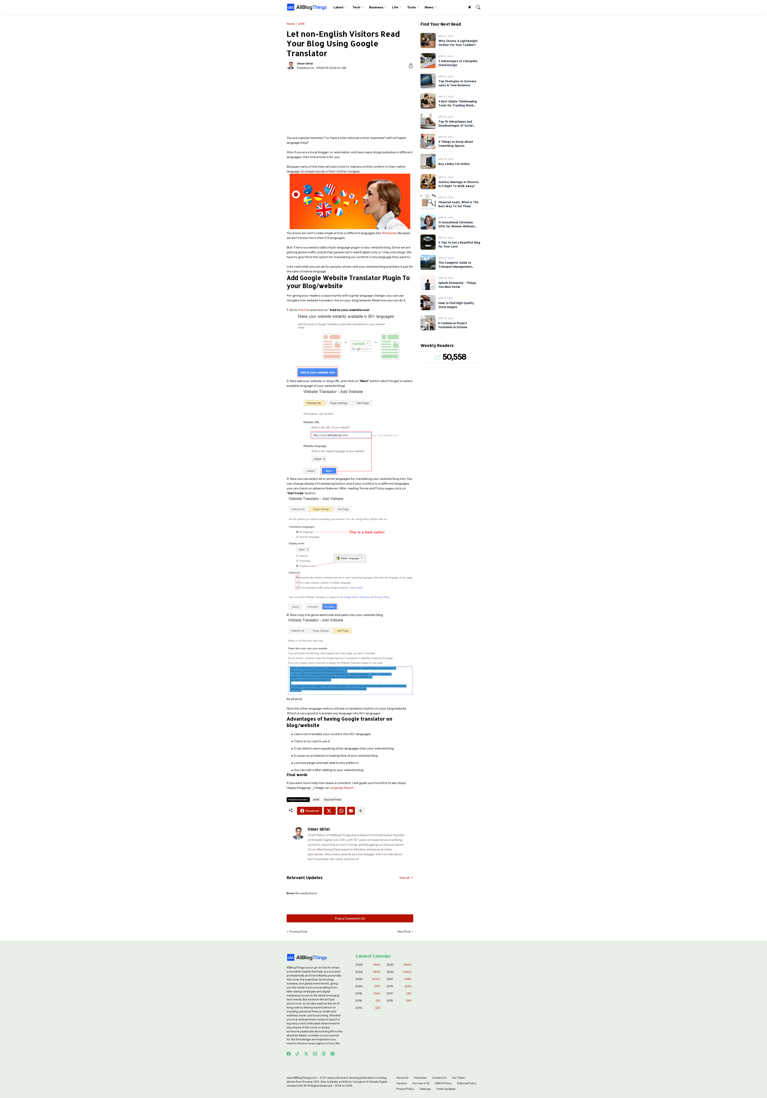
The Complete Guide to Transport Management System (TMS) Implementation (459, 266)
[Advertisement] (350, 103)
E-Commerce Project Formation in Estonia (452, 325)
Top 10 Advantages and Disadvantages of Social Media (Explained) (455, 125)
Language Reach (341, 788)
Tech (356, 7)
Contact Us (439, 1077)
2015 (399, 1000)
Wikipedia (389, 233)
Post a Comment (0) (350, 918)
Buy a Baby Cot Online (454, 164)
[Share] (409, 66)
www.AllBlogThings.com (302, 1077)
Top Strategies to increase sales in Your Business (457, 83)
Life (395, 7)
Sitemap (425, 1089)
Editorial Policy (466, 1083)
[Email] (351, 811)
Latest (339, 7)
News (429, 7)
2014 (368, 1008)
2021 (399, 979)
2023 (399, 972)
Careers (401, 1083)
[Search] (476, 7)
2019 (399, 986)
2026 (368, 964)
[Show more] (361, 811)
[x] (306, 1054)
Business (376, 7)
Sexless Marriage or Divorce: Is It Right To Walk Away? (458, 184)
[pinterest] (333, 1054)
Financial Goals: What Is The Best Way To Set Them (458, 204)
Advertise (420, 1077)
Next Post (404, 931)
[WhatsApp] (341, 811)
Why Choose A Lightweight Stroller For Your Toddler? (458, 43)
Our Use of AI (420, 1083)
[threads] (324, 1054)
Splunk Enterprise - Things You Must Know (457, 285)
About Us (402, 1077)
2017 (399, 993)
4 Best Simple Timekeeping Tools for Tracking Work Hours (457, 105)
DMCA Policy (443, 1083)
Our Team (458, 1077)
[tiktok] (297, 1054)
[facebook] (289, 1054)
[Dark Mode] (468, 7)
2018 (368, 993)
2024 (368, 972)
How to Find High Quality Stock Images (456, 305)
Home (291, 24)
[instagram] (315, 1054)
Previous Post (298, 931)
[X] (330, 811)
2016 (301, 24)
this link (304, 310)
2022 (368, 979)
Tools (411, 7)
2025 (399, 964)
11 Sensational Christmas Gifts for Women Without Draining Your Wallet (456, 226)
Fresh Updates (445, 1089)
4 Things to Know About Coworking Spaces (455, 144)
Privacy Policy (405, 1089)
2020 (368, 986)
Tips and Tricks (332, 799)
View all (404, 877)
